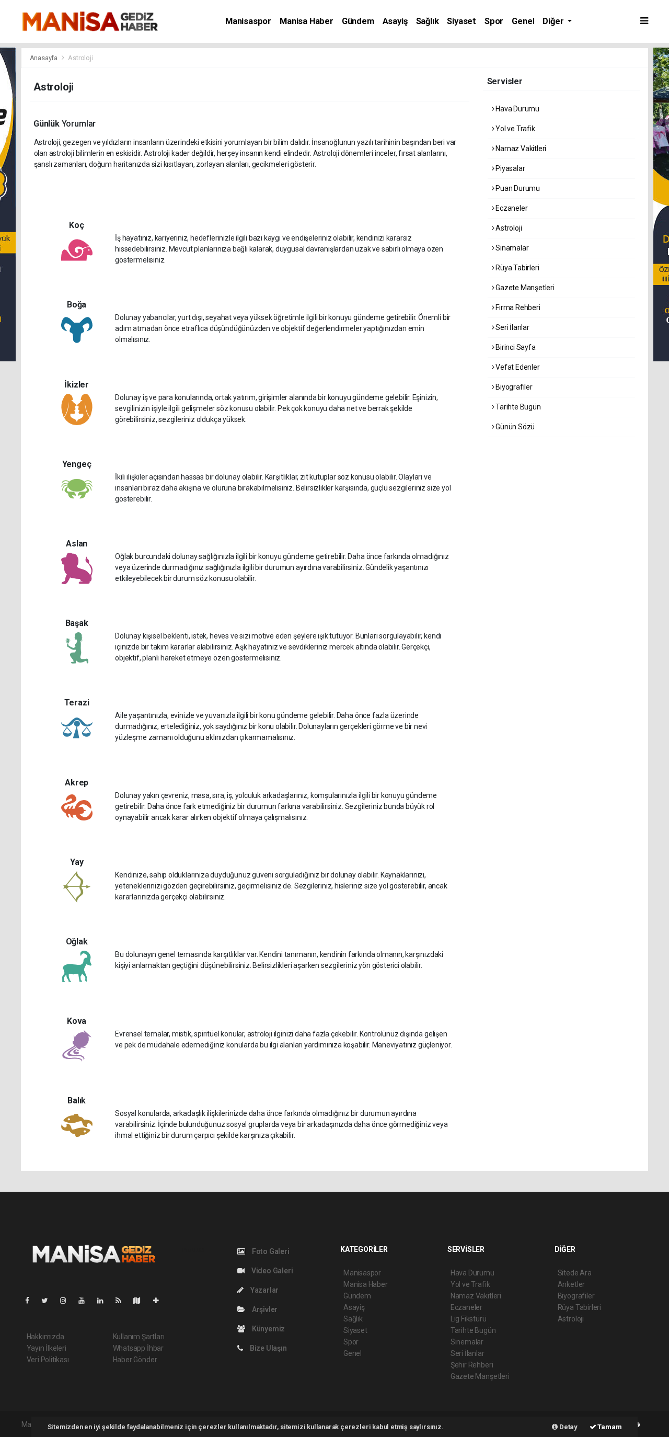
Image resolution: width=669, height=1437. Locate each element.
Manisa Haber (306, 21)
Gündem (358, 21)
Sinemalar (467, 1342)
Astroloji (508, 228)
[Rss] (123, 1300)
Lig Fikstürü (469, 1319)
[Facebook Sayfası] (31, 1300)
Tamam (609, 1427)
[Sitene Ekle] (160, 1300)
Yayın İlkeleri (46, 1348)
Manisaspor (248, 21)
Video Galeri (271, 1271)
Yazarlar (264, 1290)
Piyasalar (509, 168)
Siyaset (461, 21)
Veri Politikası (48, 1359)
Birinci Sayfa (514, 347)
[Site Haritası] (141, 1300)
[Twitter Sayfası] (48, 1300)
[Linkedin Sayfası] (104, 1300)
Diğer (554, 21)
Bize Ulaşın (267, 1348)
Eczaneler (510, 208)
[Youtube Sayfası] (85, 1300)
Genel (523, 21)
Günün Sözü (514, 427)
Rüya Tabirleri (516, 268)
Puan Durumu (517, 188)
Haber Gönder (135, 1359)
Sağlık (427, 21)
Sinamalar (511, 248)
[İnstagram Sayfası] (67, 1300)
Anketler (571, 1284)
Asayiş (395, 21)
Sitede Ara (575, 1273)
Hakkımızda (45, 1336)
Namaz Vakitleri (520, 148)
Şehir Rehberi (472, 1365)
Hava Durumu (516, 109)
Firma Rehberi (517, 307)
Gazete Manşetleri (524, 287)
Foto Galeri (270, 1251)
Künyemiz (267, 1329)
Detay (568, 1427)
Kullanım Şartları (139, 1336)
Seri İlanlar (511, 327)
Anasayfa (44, 58)
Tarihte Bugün (517, 407)
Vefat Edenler (516, 367)
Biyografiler (513, 387)
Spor (494, 21)
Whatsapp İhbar (138, 1348)
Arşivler (264, 1309)
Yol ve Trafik (514, 128)
